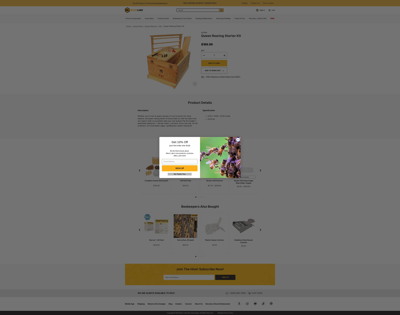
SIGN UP (179, 168)
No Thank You (179, 174)
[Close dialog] (238, 139)
